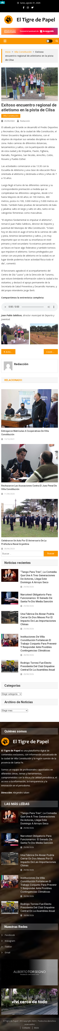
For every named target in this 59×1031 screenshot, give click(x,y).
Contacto (26, 1027)
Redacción (25, 121)
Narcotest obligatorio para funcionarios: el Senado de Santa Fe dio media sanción (36, 598)
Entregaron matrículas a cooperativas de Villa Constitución (25, 433)
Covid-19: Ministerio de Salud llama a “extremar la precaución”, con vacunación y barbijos (52, 351)
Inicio (36, 1027)
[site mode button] (49, 41)
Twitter (8, 946)
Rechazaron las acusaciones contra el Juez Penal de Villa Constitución (29, 487)
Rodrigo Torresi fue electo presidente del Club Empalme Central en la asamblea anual (37, 666)
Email (7, 952)
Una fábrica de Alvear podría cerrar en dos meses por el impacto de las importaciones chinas (38, 619)
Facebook (10, 935)
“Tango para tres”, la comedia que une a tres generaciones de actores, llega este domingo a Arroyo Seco (38, 577)
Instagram (10, 940)
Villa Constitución (10, 115)
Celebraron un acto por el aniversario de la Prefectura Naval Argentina (23, 542)
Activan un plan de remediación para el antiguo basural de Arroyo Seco (10, 351)
